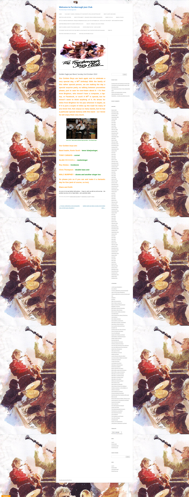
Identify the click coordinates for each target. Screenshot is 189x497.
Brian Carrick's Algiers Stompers (118, 311)
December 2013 (114, 269)
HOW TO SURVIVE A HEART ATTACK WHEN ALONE (69, 27)
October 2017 (114, 188)
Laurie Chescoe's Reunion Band (118, 356)
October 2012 (114, 278)
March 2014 (114, 264)
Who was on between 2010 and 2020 (67, 33)
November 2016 (114, 207)
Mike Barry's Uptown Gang (117, 377)
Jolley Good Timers (115, 350)
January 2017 (114, 203)
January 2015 (114, 246)
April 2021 (113, 138)
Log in (112, 442)
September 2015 (115, 232)
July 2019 (113, 152)
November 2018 (114, 165)
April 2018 (113, 177)
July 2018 (113, 172)
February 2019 (114, 161)
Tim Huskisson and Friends (117, 416)
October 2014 (114, 251)
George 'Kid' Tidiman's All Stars (118, 334)
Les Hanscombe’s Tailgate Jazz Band (119, 357)
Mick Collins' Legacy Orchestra (118, 372)
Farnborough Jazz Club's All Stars (118, 329)
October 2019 (114, 147)
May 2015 (113, 239)
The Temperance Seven (116, 412)
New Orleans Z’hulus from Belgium (119, 386)
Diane (93, 196)
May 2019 (113, 156)
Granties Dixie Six (115, 340)
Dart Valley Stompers (116, 319)
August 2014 (114, 255)
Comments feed (114, 445)
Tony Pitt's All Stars (115, 418)
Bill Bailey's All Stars (115, 306)
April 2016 (113, 219)
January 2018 (114, 182)
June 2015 (113, 237)
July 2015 (113, 235)
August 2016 (114, 212)
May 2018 (113, 175)
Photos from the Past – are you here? (92, 27)
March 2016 (114, 221)
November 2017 (114, 186)
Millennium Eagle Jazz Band (117, 380)
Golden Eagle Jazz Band (75, 196)
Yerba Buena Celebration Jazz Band (119, 423)
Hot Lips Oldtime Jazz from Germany (119, 347)
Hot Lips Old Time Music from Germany (120, 345)
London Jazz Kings (115, 361)
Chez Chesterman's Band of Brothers (119, 315)
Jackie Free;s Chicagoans (116, 349)
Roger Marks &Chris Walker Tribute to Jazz (120, 398)
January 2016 (114, 225)
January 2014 (114, 267)
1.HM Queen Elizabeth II (116, 287)
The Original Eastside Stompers (118, 409)
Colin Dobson (114, 317)
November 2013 (114, 271)
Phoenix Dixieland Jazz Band (117, 393)
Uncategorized (114, 419)
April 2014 (113, 262)
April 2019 (113, 157)
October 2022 (114, 115)
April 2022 (113, 126)
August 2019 (114, 150)
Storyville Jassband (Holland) (117, 405)
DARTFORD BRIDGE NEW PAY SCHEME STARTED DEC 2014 (71, 23)
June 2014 (113, 258)
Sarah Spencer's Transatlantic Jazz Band (120, 400)
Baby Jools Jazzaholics (116, 301)
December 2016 (114, 205)
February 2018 (114, 180)
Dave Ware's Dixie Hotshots (117, 324)
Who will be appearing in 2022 (86, 33)
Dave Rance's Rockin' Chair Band (118, 322)
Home (60, 14)
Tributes (110, 30)
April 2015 (113, 241)
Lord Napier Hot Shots (116, 363)
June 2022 (113, 122)
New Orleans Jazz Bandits (116, 384)
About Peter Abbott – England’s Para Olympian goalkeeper (88, 17)
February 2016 (114, 223)
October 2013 (114, 272)
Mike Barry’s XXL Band (116, 379)
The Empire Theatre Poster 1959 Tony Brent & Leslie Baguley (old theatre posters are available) (82, 30)
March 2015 (114, 242)
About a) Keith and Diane (110, 14)
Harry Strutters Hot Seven (117, 342)
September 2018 (115, 168)
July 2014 (113, 257)
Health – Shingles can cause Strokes (95, 23)
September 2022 (115, 117)
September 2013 (115, 274)
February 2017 (114, 202)
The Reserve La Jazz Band (116, 411)
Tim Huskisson (114, 414)
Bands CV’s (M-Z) (120, 17)
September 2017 (115, 189)
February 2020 (114, 142)
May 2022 (113, 124)
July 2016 (113, 214)
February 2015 (114, 244)
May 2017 (113, 196)
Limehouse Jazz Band (116, 359)
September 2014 (115, 253)
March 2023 (114, 110)
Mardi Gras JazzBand (115, 366)
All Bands (113, 297)
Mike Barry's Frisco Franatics (117, 373)
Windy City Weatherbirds (116, 421)
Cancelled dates (114, 313)
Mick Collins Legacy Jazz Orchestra (118, 370)
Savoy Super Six (114, 403)
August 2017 (114, 191)
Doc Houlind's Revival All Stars (118, 326)
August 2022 (114, 119)
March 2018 (114, 179)
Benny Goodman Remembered (118, 304)
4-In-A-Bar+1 (114, 288)
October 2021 (114, 134)
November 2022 (114, 113)
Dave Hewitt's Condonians (117, 320)
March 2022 (114, 127)
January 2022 (114, 131)
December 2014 (114, 248)
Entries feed (114, 444)
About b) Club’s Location (65, 17)
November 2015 (114, 228)
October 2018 (114, 166)
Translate (120, 433)
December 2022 (114, 111)
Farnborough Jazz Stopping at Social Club (120, 83)
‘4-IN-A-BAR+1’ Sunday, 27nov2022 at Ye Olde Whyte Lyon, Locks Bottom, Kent (82, 14)
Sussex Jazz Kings (115, 407)
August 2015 (114, 234)
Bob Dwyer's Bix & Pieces (116, 310)
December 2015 (114, 226)
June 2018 (113, 173)
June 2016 (113, 216)
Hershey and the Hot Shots (117, 343)
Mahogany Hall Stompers (117, 365)
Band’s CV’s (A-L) (109, 17)
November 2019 (114, 145)
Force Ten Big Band (115, 333)
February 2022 (114, 129)
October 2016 (114, 209)
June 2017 (113, 195)
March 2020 (114, 140)
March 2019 (114, 159)
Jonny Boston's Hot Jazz (116, 352)
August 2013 (114, 276)
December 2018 (114, 163)
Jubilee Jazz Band (115, 354)
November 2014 (114, 249)
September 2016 (115, 211)
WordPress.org (114, 447)
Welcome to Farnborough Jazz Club (75, 7)
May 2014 (113, 260)
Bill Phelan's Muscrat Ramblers (118, 308)
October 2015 (114, 230)
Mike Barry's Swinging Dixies (117, 375)
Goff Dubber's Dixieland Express (118, 336)
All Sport (113, 299)
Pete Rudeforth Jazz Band (117, 391)
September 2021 (115, 136)
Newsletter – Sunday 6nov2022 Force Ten (120, 96)
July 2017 (113, 193)
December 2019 (114, 143)
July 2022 (113, 120)
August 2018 (114, 170)
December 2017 (114, 184)
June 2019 (113, 154)
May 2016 (113, 218)
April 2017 (113, 198)
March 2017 (114, 200)
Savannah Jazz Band (115, 402)
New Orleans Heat (115, 382)
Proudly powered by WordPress (65, 480)
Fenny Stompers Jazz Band (117, 331)
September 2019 (115, 149)
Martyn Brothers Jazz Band (117, 368)
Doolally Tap (114, 327)
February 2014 (114, 265)
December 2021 (114, 133)
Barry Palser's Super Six (116, 303)
